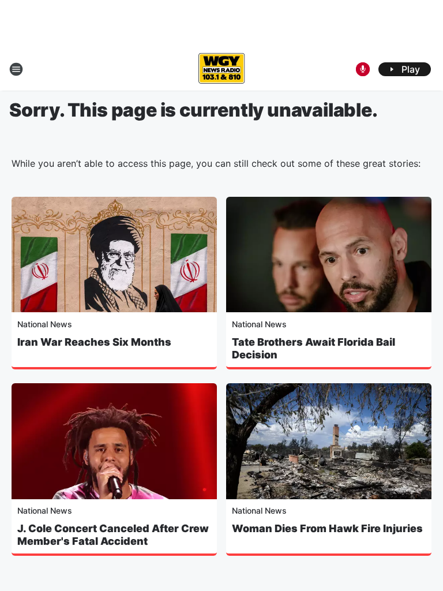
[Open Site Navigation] (16, 69)
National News (44, 324)
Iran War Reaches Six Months (94, 342)
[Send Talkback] (363, 69)
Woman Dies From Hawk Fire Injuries (327, 528)
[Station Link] (221, 69)
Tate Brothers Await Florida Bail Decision (313, 348)
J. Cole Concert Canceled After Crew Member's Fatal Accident (113, 534)
